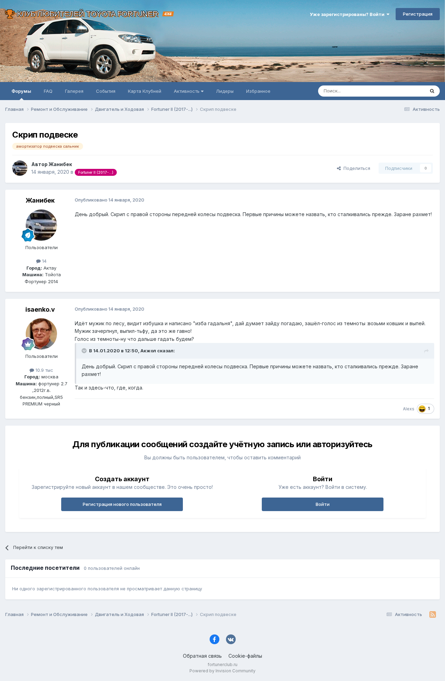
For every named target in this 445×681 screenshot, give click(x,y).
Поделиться (355, 168)
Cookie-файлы (245, 656)
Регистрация (417, 14)
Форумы (21, 91)
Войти (323, 504)
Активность (187, 91)
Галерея (74, 91)
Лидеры (225, 91)
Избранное (258, 91)
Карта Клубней (144, 91)
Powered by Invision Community (222, 670)
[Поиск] (432, 91)
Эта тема (406, 90)
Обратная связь (202, 656)
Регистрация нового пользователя (122, 504)
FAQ (48, 91)
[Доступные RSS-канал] (433, 615)
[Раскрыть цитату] (85, 350)
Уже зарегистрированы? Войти (348, 14)
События (105, 91)
